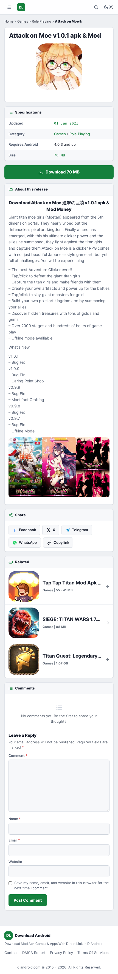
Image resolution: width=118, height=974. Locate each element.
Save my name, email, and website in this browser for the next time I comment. (61, 885)
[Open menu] (9, 7)
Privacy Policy (61, 952)
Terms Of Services (93, 952)
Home (8, 21)
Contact (11, 952)
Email (14, 840)
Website (15, 862)
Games (22, 21)
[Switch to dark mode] (109, 7)
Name (15, 819)
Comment (18, 756)
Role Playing (41, 21)
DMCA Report (34, 952)
